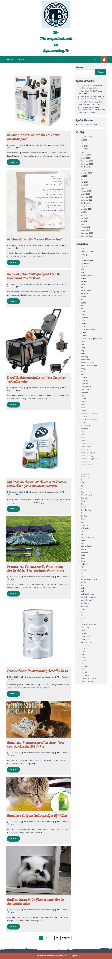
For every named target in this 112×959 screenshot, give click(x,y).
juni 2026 (84, 143)
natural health (86, 546)
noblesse (84, 552)
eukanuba (84, 384)
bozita (83, 308)
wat (82, 663)
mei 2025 (84, 182)
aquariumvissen (86, 263)
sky (82, 615)
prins (82, 567)
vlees (83, 657)
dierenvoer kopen (87, 363)
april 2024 (84, 221)
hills (82, 435)
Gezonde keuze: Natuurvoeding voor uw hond (37, 671)
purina (83, 576)
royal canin (85, 603)
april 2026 (84, 149)
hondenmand (86, 447)
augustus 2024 (86, 209)
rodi (82, 591)
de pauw (84, 354)
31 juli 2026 (13, 577)
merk (82, 534)
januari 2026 (85, 158)
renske (83, 582)
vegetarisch (85, 645)
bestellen (84, 293)
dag (82, 350)
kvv (82, 513)
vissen (83, 654)
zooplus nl (85, 675)
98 (57, 938)
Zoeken (79, 67)
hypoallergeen (86, 465)
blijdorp (83, 302)
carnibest (84, 317)
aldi (82, 257)
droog (83, 372)
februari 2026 (86, 155)
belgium (84, 281)
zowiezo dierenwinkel (89, 678)
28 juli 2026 (13, 822)
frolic (83, 405)
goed (83, 408)
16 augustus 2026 (16, 145)
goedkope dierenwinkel (90, 414)
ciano (83, 342)
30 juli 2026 (13, 677)
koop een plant (86, 510)
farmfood (84, 393)
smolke (83, 618)
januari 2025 (85, 194)
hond (83, 438)
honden (84, 441)
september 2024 (87, 206)
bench (83, 284)
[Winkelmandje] (104, 59)
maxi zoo (84, 531)
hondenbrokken (87, 444)
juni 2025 (84, 179)
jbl (81, 471)
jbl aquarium (85, 474)
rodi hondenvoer (87, 594)
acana (83, 248)
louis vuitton (85, 528)
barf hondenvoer (87, 275)
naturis (83, 549)
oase (83, 558)
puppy (83, 573)
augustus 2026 (86, 137)
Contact (21, 59)
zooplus (84, 672)
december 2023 (87, 233)
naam (83, 543)
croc (82, 344)
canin (83, 314)
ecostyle (84, 378)
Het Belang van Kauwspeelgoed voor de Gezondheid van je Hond (33, 276)
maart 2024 (85, 224)
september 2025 (87, 170)
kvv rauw (84, 516)
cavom (83, 324)
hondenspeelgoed (88, 453)
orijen (83, 561)
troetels (84, 630)
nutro (83, 555)
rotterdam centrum (88, 597)
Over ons (10, 59)
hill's (82, 432)
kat (82, 480)
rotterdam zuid (87, 600)
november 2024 (87, 200)
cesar (83, 326)
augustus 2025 (86, 173)
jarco (82, 468)
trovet (83, 633)
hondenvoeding (87, 456)
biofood (84, 299)
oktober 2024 (86, 203)
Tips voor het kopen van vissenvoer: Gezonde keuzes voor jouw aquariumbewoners (36, 484)
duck (82, 375)
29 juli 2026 (13, 753)
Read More (12, 161)
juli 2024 (84, 212)
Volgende (66, 938)
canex (83, 311)
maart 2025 (85, 188)
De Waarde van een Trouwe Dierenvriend (34, 239)
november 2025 (87, 164)
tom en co (85, 627)
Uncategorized (86, 642)
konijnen (84, 507)
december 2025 (87, 161)
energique (84, 381)
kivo (82, 492)
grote (83, 423)
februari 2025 (86, 191)
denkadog (84, 357)
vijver (83, 651)
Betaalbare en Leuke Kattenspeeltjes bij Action (37, 815)
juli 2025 (84, 176)
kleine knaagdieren (88, 495)
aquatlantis (85, 266)
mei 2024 (84, 218)
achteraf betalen (87, 251)
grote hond (85, 426)
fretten (83, 402)
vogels (83, 660)
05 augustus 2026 (16, 388)
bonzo (83, 305)
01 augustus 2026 (16, 492)
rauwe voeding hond (89, 579)
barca (83, 269)
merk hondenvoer (87, 537)
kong (83, 504)
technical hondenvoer (89, 624)
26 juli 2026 (13, 910)
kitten (83, 489)
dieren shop (85, 360)
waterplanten (86, 666)
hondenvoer (85, 462)
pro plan (84, 570)
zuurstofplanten (87, 681)
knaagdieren (85, 501)
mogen (83, 540)
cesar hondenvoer (88, 330)
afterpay (84, 254)
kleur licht (84, 498)
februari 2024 (86, 227)
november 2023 (87, 236)
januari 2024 (85, 230)
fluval (83, 396)
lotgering (84, 525)
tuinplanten (85, 639)
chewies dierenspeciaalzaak (91, 338)
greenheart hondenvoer (90, 420)
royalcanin (84, 606)
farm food (85, 390)
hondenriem (85, 450)
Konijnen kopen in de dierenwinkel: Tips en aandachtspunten (35, 901)
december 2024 (87, 197)
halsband (84, 429)
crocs (83, 348)
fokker (83, 399)
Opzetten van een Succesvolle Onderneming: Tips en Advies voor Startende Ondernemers (35, 568)
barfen (83, 278)
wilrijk (83, 669)
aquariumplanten (87, 260)
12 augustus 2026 (16, 245)
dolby (83, 369)
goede (83, 411)
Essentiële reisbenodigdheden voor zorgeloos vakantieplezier (36, 379)
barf (82, 272)
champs (84, 336)
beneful (83, 287)
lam (82, 522)
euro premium (86, 387)
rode (83, 588)
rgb (82, 585)
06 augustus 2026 (16, 284)
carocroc (84, 320)
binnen (83, 296)
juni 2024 (84, 215)
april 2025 (84, 185)
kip (82, 486)
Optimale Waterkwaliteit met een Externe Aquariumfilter (33, 137)
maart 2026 (85, 152)
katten (83, 483)
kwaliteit (84, 519)
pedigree (84, 564)
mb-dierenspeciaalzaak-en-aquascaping (44, 145)
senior (83, 609)
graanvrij (84, 417)
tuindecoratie (86, 636)
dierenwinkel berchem (89, 366)
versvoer (84, 648)
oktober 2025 (86, 167)
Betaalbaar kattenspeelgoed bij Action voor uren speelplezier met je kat (36, 744)
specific (83, 621)
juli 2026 (84, 140)
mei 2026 (84, 146)
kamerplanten (86, 477)
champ (83, 332)
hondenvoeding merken (90, 459)
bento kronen (86, 290)
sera (82, 612)
